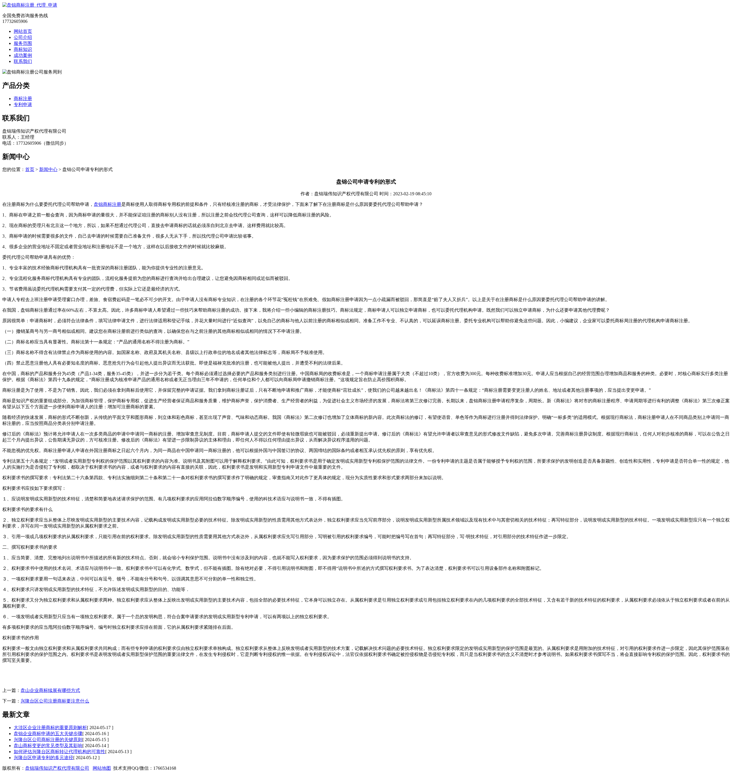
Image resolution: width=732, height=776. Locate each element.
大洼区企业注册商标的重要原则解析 (50, 727)
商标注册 (23, 98)
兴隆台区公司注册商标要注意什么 (55, 701)
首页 (29, 169)
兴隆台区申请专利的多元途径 (43, 757)
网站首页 (23, 31)
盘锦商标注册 (107, 204)
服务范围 (23, 43)
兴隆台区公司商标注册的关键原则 (48, 739)
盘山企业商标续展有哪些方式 (50, 690)
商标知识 (23, 49)
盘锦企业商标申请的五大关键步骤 (48, 733)
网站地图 (102, 768)
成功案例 (23, 55)
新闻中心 (48, 169)
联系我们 (23, 61)
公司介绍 (23, 37)
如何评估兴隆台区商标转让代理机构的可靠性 (59, 751)
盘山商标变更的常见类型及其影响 (48, 745)
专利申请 (23, 104)
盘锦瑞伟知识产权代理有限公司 (57, 768)
